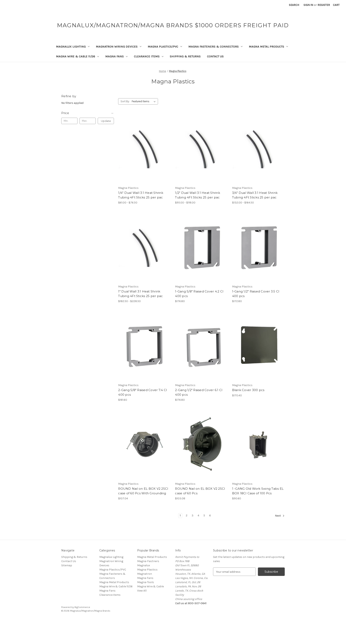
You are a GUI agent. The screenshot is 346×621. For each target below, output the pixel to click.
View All (142, 590)
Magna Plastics (147, 569)
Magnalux (143, 565)
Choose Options (144, 156)
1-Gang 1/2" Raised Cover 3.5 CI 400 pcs (256, 293)
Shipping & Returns (185, 56)
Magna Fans (114, 56)
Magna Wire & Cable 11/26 (75, 56)
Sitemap (66, 565)
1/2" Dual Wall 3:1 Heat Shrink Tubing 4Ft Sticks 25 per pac (197, 195)
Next (278, 516)
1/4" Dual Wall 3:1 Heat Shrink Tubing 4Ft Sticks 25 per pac (140, 195)
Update (106, 120)
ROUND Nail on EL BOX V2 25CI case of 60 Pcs (200, 491)
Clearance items (147, 56)
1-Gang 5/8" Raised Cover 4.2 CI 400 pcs (199, 293)
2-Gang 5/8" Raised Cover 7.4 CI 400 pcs (142, 392)
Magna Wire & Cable (150, 586)
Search (294, 5)
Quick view (141, 142)
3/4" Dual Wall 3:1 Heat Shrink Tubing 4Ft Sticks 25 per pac (255, 195)
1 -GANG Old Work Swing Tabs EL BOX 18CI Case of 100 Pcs (258, 491)
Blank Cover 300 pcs (248, 390)
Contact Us (215, 56)
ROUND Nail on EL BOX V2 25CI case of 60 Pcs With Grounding (143, 491)
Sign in (308, 5)
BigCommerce (82, 607)
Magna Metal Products (266, 46)
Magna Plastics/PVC (163, 46)
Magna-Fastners (148, 561)
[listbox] (144, 101)
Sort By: (125, 101)
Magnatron (144, 573)
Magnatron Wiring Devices (117, 46)
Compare (143, 149)
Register (324, 5)
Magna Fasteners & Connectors (213, 46)
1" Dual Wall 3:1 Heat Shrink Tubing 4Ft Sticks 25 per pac (140, 293)
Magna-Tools (145, 582)
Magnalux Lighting (71, 46)
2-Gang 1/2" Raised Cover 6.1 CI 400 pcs (198, 392)
